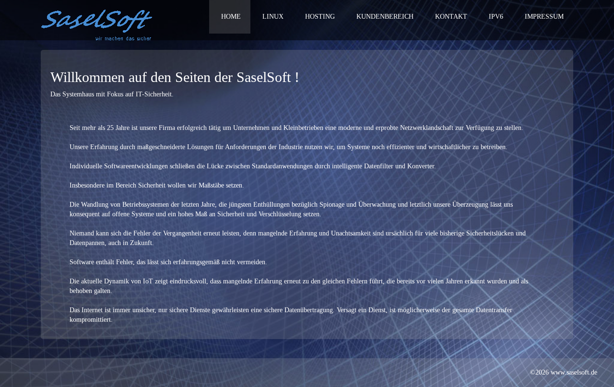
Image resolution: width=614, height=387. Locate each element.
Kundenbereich (384, 16)
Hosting (320, 16)
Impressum (544, 16)
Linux (272, 16)
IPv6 (496, 16)
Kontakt (451, 16)
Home (231, 16)
